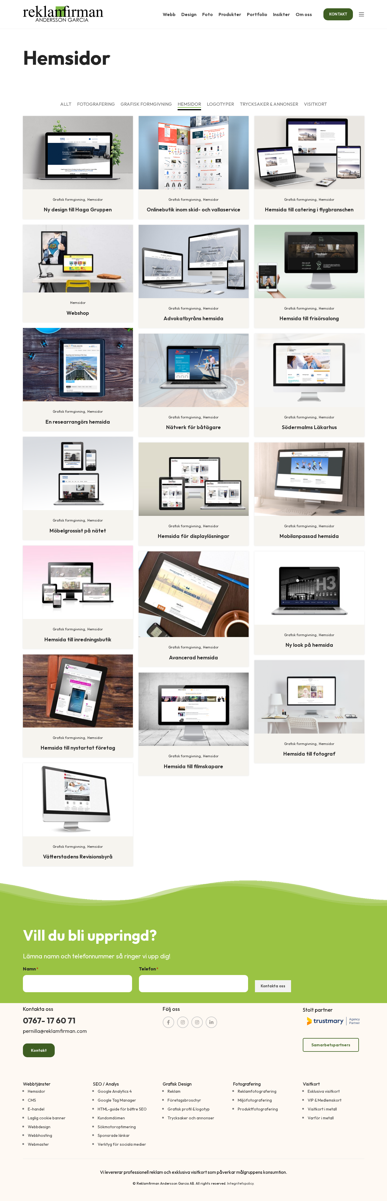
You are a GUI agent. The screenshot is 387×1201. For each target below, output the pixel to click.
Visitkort (311, 1084)
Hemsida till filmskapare (193, 766)
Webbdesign (39, 1126)
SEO (97, 1084)
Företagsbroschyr (184, 1100)
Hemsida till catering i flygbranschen (309, 209)
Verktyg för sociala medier (122, 1144)
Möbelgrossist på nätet (78, 530)
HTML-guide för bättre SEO (122, 1109)
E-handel (36, 1109)
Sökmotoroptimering (117, 1126)
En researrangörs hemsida (78, 421)
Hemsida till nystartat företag (78, 747)
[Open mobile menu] (361, 14)
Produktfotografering (258, 1109)
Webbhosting (40, 1135)
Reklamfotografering (257, 1091)
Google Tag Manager (117, 1100)
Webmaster (38, 1144)
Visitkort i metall (322, 1109)
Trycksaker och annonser (191, 1118)
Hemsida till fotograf (309, 753)
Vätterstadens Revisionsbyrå (78, 856)
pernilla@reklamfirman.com (55, 1031)
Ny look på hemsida (309, 645)
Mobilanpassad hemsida (309, 536)
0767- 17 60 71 (49, 1020)
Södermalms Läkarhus (309, 427)
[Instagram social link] (197, 1022)
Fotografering (247, 1084)
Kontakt (39, 1050)
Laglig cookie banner (47, 1118)
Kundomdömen (111, 1118)
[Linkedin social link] (211, 1022)
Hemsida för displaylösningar (193, 536)
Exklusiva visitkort (324, 1091)
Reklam (174, 1091)
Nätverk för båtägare (193, 427)
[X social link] (182, 1022)
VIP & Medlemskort (324, 1100)
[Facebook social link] (168, 1022)
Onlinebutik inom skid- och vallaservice (193, 209)
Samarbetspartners (330, 1044)
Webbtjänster (36, 1084)
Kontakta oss (273, 986)
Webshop (77, 313)
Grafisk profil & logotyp (189, 1109)
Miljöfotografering (255, 1100)
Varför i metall (321, 1118)
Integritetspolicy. (240, 1183)
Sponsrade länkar (114, 1135)
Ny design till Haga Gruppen (78, 209)
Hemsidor (36, 1091)
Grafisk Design (177, 1084)
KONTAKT (338, 14)
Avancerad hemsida (193, 657)
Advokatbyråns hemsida (193, 318)
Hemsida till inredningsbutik (77, 639)
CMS (32, 1100)
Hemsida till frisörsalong (309, 318)
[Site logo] (63, 13)
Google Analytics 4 (115, 1091)
